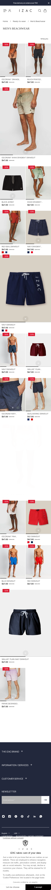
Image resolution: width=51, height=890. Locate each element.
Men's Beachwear (37, 21)
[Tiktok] (28, 816)
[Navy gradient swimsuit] (38, 227)
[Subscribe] (45, 800)
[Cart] (45, 11)
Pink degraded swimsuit (13, 495)
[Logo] (25, 10)
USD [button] (15, 833)
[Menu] (5, 10)
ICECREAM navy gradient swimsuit (11, 414)
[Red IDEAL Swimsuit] (12, 227)
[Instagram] (3, 816)
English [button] (4, 833)
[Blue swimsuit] (12, 562)
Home (5, 21)
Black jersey (8, 202)
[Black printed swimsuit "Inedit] (38, 60)
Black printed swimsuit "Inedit (35, 79)
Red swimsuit (33, 536)
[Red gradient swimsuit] (32, 252)
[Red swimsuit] (6, 330)
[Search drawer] (39, 11)
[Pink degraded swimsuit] (25, 458)
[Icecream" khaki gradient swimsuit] (25, 121)
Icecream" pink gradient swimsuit (11, 536)
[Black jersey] (12, 183)
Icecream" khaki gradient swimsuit (19, 157)
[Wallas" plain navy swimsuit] (25, 623)
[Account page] (9, 10)
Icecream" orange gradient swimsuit (11, 79)
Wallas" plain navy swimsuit (15, 659)
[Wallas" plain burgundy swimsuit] (38, 350)
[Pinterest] (22, 816)
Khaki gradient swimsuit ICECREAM (36, 202)
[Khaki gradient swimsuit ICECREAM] (38, 183)
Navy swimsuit (9, 325)
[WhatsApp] (41, 816)
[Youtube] (16, 816)
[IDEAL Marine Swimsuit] (6, 252)
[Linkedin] (34, 816)
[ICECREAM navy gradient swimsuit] (12, 394)
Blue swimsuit (9, 581)
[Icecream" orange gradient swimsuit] (12, 60)
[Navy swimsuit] (25, 288)
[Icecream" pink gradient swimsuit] (12, 517)
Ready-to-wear (19, 21)
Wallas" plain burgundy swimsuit (36, 369)
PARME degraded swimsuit (9, 703)
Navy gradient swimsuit (34, 246)
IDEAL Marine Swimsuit (37, 414)
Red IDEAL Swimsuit (11, 246)
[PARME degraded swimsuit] (12, 684)
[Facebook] (10, 816)
